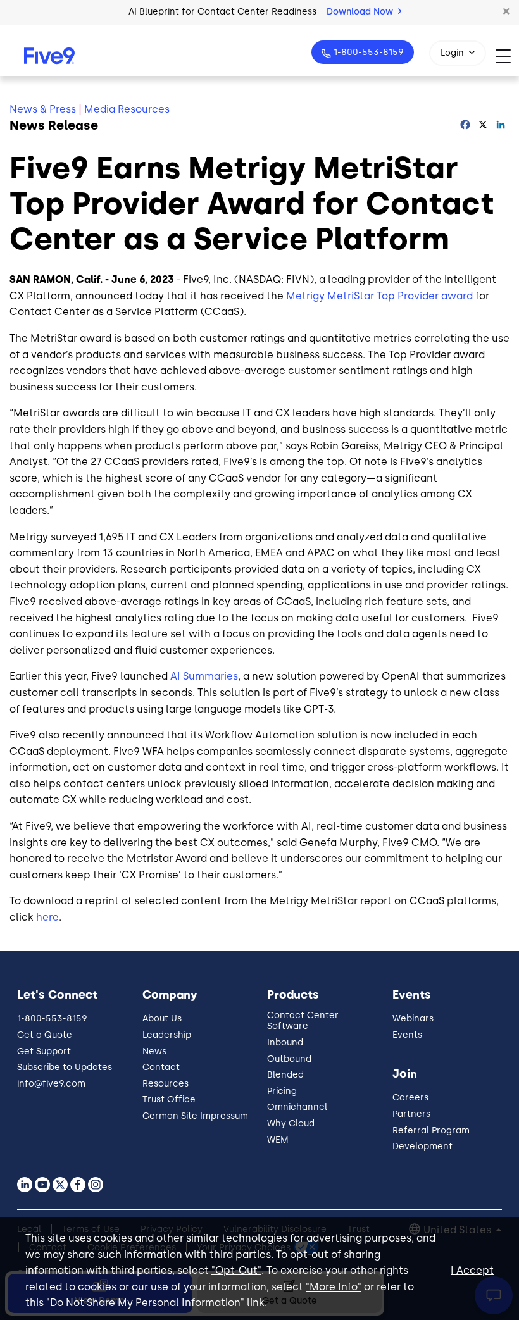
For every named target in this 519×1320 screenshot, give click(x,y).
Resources (165, 1083)
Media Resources (127, 109)
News (154, 1051)
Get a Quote (44, 1035)
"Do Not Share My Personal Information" (145, 1303)
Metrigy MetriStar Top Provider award (379, 296)
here (47, 917)
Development (422, 1146)
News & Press (42, 109)
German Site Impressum (195, 1116)
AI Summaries (204, 676)
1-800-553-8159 (369, 52)
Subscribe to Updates (64, 1067)
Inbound (285, 1042)
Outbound (289, 1059)
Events (407, 1035)
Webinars (413, 1018)
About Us (162, 1018)
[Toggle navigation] (507, 56)
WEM (278, 1140)
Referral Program (431, 1130)
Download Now (361, 11)
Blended (285, 1074)
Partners (411, 1114)
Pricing (282, 1091)
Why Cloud (291, 1123)
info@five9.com (51, 1083)
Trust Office (169, 1099)
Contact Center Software (303, 1020)
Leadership (166, 1035)
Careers (410, 1097)
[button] (506, 12)
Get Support (44, 1051)
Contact (161, 1067)
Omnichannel (297, 1107)
